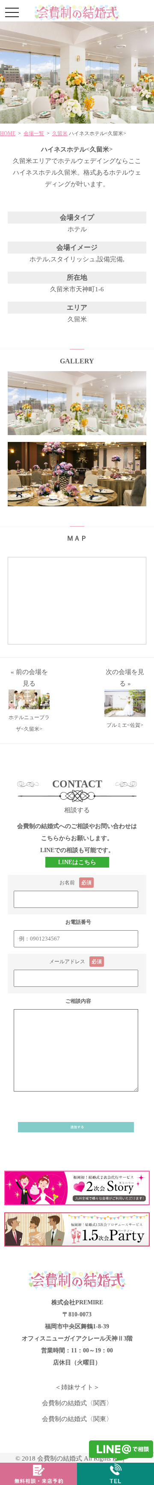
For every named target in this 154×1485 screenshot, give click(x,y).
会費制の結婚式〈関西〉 (77, 1403)
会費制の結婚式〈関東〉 (77, 1418)
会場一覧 (34, 133)
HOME (7, 133)
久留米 (60, 133)
